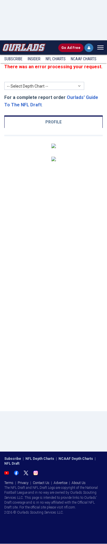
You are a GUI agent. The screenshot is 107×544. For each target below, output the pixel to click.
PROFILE (53, 122)
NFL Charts (56, 59)
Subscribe (13, 59)
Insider (34, 59)
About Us (79, 483)
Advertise (60, 483)
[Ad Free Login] (88, 48)
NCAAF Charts (83, 59)
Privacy (23, 483)
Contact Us (41, 483)
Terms (8, 483)
